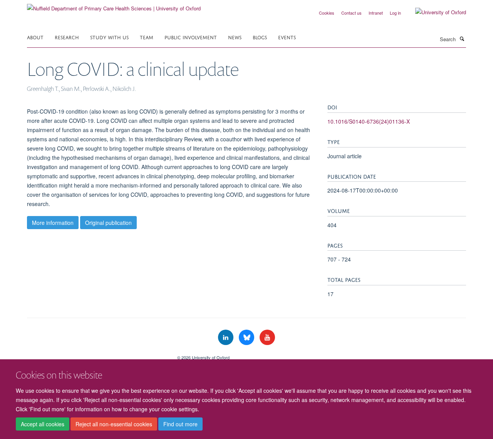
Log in (395, 13)
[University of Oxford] (435, 12)
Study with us (109, 36)
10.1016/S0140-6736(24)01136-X (368, 121)
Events (287, 36)
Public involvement (190, 36)
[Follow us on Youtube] (267, 337)
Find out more (180, 424)
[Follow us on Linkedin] (226, 337)
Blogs (260, 36)
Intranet (376, 13)
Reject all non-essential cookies (113, 424)
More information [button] (53, 222)
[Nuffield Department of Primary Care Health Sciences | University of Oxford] (114, 5)
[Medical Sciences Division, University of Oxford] (96, 355)
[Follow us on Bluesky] (247, 337)
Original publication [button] (108, 222)
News (234, 36)
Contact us (351, 13)
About (35, 36)
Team (146, 36)
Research (67, 36)
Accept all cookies (42, 424)
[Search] (462, 38)
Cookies (326, 13)
